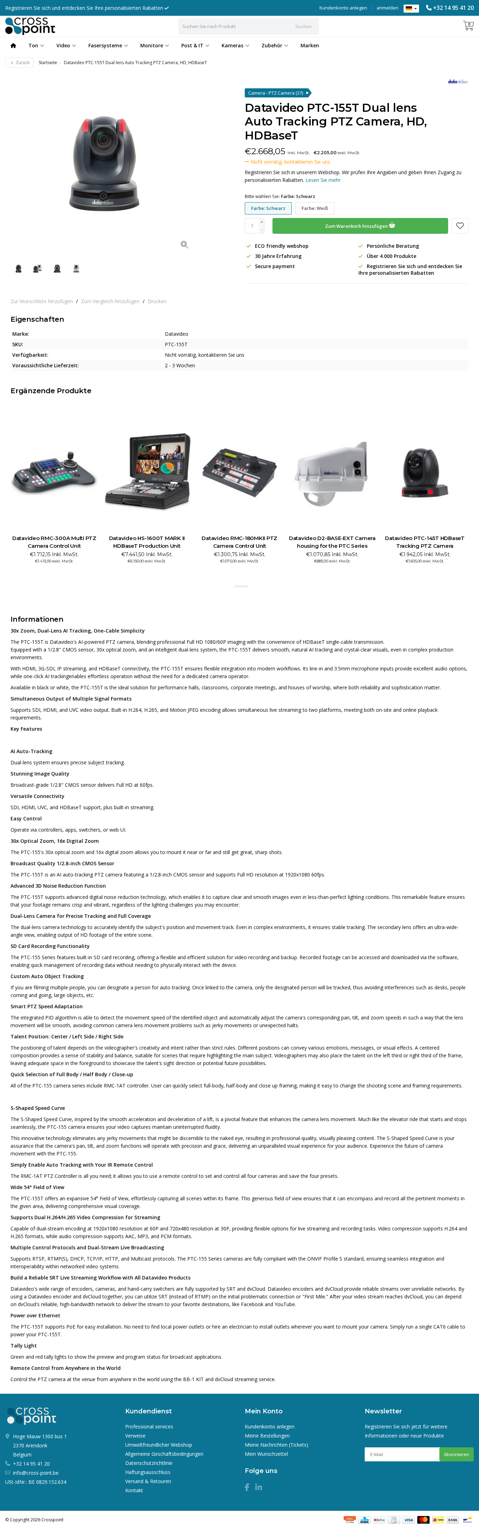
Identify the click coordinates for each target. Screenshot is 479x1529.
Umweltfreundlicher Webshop (158, 1444)
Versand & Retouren (148, 1481)
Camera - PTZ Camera (275, 93)
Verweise (135, 1435)
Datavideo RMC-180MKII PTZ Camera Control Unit (239, 542)
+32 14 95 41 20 (453, 8)
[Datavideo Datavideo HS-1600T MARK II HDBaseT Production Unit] (146, 472)
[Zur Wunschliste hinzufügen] (460, 226)
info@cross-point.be (36, 1472)
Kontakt (134, 1490)
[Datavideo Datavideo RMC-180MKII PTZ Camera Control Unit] (239, 472)
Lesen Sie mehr (322, 180)
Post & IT (192, 45)
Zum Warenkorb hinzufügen (357, 226)
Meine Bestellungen (267, 1435)
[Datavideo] (455, 81)
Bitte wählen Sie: (280, 196)
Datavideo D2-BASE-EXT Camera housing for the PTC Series (332, 542)
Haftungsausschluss (147, 1472)
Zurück (22, 63)
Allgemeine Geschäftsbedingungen (164, 1453)
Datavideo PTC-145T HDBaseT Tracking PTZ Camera (425, 542)
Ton (33, 45)
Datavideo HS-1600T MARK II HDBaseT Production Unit (147, 542)
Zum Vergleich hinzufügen (110, 301)
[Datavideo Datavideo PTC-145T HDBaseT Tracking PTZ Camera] (424, 472)
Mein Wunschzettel (266, 1453)
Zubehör (272, 45)
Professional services (149, 1426)
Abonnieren (456, 1454)
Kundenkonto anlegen (343, 8)
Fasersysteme (105, 45)
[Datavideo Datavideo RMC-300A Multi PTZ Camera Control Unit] (54, 472)
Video (63, 45)
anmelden (387, 8)
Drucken (157, 301)
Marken (310, 45)
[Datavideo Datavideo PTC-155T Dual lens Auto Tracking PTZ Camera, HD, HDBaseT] (103, 163)
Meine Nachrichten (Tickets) (276, 1444)
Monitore (151, 45)
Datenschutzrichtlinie (149, 1463)
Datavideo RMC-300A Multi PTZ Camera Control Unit (54, 542)
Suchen (303, 26)
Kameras (232, 45)
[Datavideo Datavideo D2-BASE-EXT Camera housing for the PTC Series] (332, 472)
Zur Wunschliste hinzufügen (42, 301)
